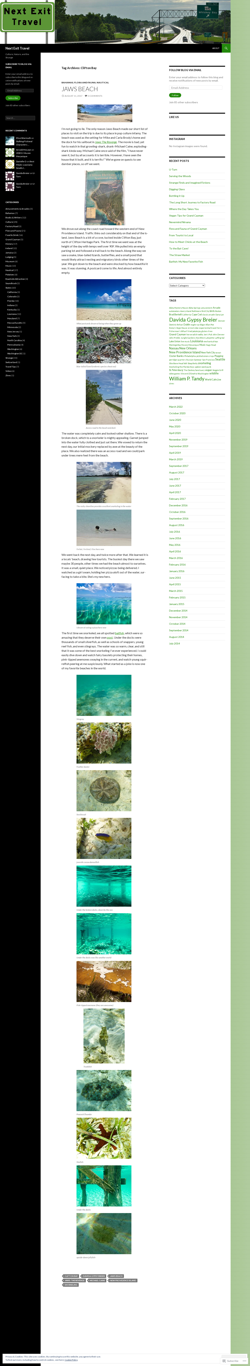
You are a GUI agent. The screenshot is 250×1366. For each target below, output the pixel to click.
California (186, 314)
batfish (119, 633)
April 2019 (175, 452)
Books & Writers (13, 217)
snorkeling (71, 1285)
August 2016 (176, 525)
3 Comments (95, 95)
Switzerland (11, 362)
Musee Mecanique (190, 345)
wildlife (214, 373)
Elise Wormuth (23, 138)
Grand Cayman (177, 334)
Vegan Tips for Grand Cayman (186, 215)
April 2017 (175, 492)
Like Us (174, 117)
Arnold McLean (23, 149)
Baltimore (196, 311)
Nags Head (211, 345)
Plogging (218, 356)
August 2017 (176, 472)
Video (8, 371)
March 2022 (176, 406)
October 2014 (177, 623)
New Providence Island (123, 1280)
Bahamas (67, 82)
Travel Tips (10, 366)
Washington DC (14, 353)
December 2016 (178, 505)
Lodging (9, 257)
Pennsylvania (13, 344)
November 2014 (178, 617)
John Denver (219, 334)
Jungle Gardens (188, 338)
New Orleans (188, 348)
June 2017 (175, 485)
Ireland (8, 248)
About (215, 48)
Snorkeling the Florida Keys (181, 367)
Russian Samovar (194, 359)
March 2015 (176, 590)
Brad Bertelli (175, 314)
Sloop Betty (192, 363)
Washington (203, 373)
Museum (9, 261)
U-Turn (173, 169)
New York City (208, 352)
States (8, 287)
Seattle (220, 359)
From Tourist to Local (181, 235)
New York (12, 336)
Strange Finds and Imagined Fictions (189, 182)
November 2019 (178, 439)
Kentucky (12, 309)
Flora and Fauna (85, 82)
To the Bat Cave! (179, 248)
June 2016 (175, 538)
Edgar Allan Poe (207, 324)
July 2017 (174, 479)
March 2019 (176, 459)
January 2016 (176, 571)
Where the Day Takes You (184, 208)
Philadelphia (190, 356)
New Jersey (13, 331)
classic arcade (208, 314)
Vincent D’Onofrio (189, 373)
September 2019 (178, 446)
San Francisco (208, 359)
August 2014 (176, 636)
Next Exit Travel (17, 48)
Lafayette (209, 338)
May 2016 (174, 544)
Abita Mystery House (178, 308)
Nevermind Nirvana (180, 222)
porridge (173, 359)
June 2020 (175, 419)
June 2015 (175, 577)
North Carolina (14, 340)
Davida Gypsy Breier (94, 1276)
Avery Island (185, 311)
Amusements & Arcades (17, 208)
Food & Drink (11, 235)
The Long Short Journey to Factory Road (192, 202)
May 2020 (174, 426)
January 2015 (176, 604)
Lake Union (174, 341)
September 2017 (178, 465)
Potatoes (9, 274)
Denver (221, 321)
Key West (200, 338)
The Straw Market (179, 255)
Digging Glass (177, 189)
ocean (218, 352)
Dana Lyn (219, 314)
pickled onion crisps (205, 356)
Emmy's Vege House (178, 328)
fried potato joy (194, 331)
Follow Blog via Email (185, 70)
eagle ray (195, 324)
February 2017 (177, 498)
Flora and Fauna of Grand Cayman (188, 228)
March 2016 (176, 557)
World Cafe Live (213, 379)
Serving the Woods (180, 176)
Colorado (11, 296)
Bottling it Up (176, 195)
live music (185, 341)
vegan (208, 369)
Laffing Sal (219, 338)
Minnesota (12, 327)
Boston (218, 311)
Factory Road (11, 226)
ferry (219, 328)
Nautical (103, 82)
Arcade (216, 307)
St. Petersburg (176, 370)
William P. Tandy (186, 378)
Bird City (205, 311)
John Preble (174, 338)
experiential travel (208, 328)
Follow (175, 95)
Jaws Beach (79, 88)
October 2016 (177, 511)
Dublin (187, 324)
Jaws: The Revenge (75, 1280)
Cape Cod (197, 314)
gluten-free (206, 331)
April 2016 (175, 551)
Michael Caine (97, 1280)
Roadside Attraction (15, 279)
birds (212, 311)
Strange (9, 357)
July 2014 (174, 643)
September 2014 (178, 630)
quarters (182, 359)
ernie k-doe (193, 328)
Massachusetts (14, 322)
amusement (206, 308)
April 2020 (175, 433)
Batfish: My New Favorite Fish (186, 261)
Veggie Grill (217, 370)
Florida (10, 300)
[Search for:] (20, 118)
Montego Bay (175, 345)
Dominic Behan (176, 324)
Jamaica (9, 252)
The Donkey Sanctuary (194, 370)
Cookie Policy (71, 1360)
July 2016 (174, 531)
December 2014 (178, 610)
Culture (9, 222)
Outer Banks (176, 355)
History (9, 243)
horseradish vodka (194, 334)
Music (202, 345)
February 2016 (177, 564)
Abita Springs (195, 308)
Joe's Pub (208, 334)
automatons (174, 311)
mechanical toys (211, 341)
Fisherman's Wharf (178, 331)
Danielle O (21, 161)
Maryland (12, 318)
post (110, 637)
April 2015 (175, 584)
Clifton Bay (71, 1276)
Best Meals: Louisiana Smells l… (25, 164)
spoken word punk (203, 367)
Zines (8, 375)
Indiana (10, 305)
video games (174, 373)
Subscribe (13, 98)
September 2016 (178, 518)
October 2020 (177, 413)
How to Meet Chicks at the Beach (188, 241)
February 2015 (177, 597)
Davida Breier (22, 173)
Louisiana (196, 341)
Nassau (174, 348)
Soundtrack (11, 283)
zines (171, 383)
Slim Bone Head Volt (178, 363)
